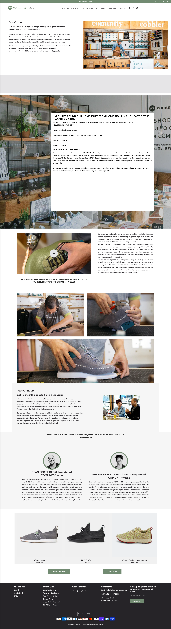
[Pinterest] (163, 1)
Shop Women (59, 571)
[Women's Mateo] (39, 535)
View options (40, 556)
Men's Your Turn (87, 560)
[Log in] (133, 8)
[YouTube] (167, 1)
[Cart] (137, 8)
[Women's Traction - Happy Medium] (134, 535)
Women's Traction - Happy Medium (134, 560)
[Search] (129, 8)
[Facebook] (156, 1)
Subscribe (137, 601)
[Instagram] (160, 1)
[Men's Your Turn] (87, 535)
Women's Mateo (39, 560)
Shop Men (112, 571)
